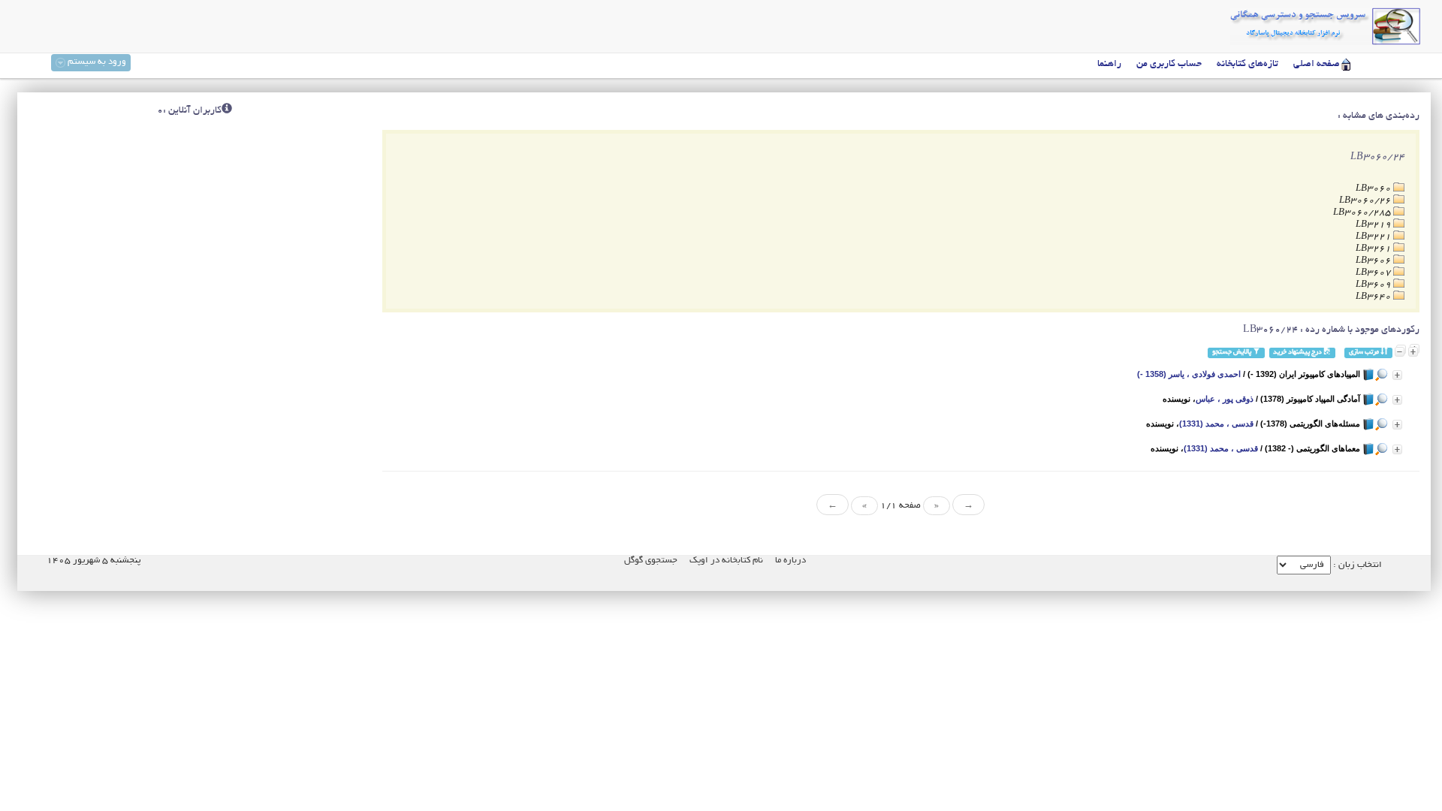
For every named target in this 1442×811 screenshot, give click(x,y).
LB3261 (1374, 249)
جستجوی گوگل (650, 560)
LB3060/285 (1363, 213)
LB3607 (1374, 273)
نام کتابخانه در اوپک (726, 560)
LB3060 (1374, 189)
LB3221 (1374, 237)
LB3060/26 (1366, 201)
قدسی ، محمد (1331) (1216, 423)
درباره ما (790, 560)
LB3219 (1374, 225)
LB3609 (1374, 285)
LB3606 (1374, 261)
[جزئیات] (1397, 375)
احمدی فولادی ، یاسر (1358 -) (1189, 373)
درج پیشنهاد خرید (1298, 352)
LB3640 (1374, 297)
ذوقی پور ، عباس (1224, 398)
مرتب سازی (1364, 352)
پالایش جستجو (1232, 352)
